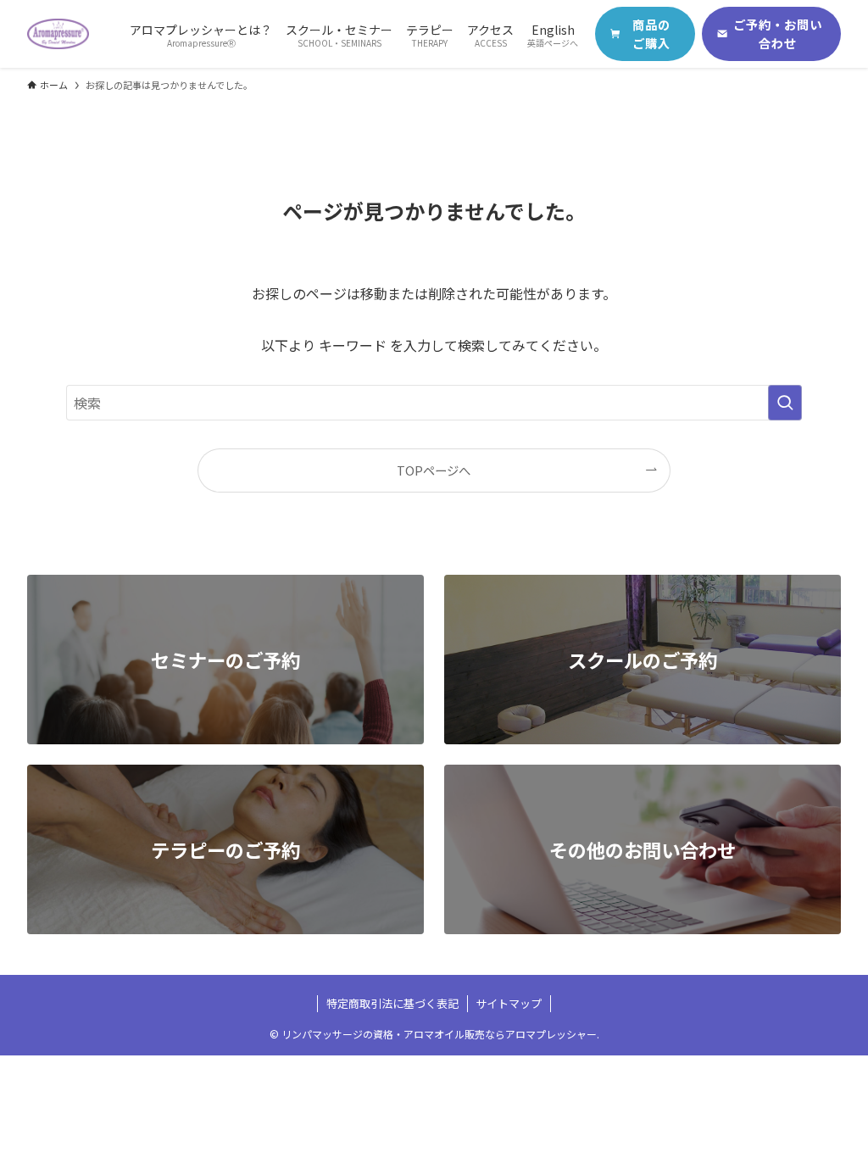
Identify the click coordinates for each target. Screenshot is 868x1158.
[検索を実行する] (785, 402)
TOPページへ (433, 470)
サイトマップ (509, 1003)
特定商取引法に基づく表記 (392, 1003)
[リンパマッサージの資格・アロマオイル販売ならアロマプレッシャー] (58, 34)
